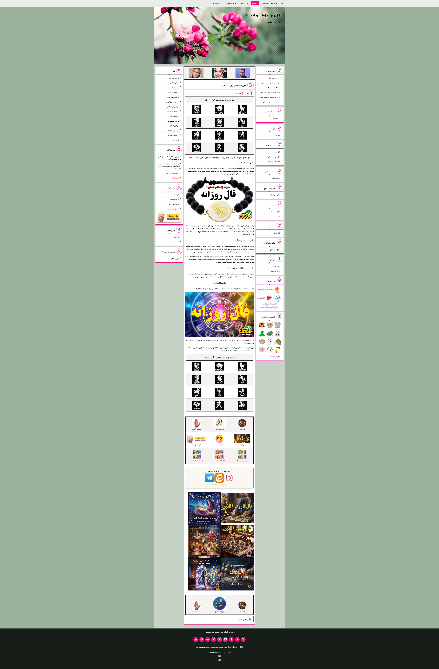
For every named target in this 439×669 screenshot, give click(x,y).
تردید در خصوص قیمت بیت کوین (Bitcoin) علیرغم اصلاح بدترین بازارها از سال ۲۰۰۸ (169, 166)
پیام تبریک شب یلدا (173, 208)
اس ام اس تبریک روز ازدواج (271, 101)
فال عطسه (176, 237)
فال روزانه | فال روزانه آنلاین (261, 15)
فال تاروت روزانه (174, 78)
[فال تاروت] (237, 508)
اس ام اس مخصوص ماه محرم (271, 82)
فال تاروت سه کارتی (173, 97)
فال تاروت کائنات (174, 87)
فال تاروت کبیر (174, 82)
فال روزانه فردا (219, 282)
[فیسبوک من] (231, 639)
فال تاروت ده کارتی (173, 120)
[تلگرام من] (237, 639)
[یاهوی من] (243, 639)
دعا (279, 216)
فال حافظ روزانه (174, 199)
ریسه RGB (276, 266)
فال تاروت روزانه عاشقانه (171, 130)
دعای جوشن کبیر (274, 211)
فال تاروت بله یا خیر (173, 135)
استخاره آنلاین (244, 3)
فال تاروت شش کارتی (172, 111)
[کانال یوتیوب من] (201, 639)
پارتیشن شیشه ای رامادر (172, 173)
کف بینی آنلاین (275, 178)
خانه (281, 3)
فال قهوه (277, 151)
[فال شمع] (204, 541)
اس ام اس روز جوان (274, 78)
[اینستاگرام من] (225, 639)
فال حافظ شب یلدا (174, 204)
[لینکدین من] (195, 639)
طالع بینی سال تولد (274, 356)
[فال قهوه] (237, 541)
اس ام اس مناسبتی (230, 3)
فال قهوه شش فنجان (273, 161)
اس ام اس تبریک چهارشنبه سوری (270, 97)
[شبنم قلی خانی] (196, 73)
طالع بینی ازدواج (275, 194)
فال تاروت (265, 3)
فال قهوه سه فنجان (274, 156)
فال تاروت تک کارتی (173, 92)
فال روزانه (255, 3)
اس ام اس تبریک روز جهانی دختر (270, 92)
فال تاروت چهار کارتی (172, 101)
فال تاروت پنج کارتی (173, 106)
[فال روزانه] (204, 508)
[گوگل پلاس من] (207, 639)
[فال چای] (237, 574)
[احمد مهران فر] (243, 73)
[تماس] (219, 639)
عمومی (240, 619)
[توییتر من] (213, 639)
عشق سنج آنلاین (275, 249)
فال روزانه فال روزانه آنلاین (234, 85)
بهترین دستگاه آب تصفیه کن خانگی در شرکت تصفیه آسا (169, 158)
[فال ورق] (204, 574)
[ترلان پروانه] (219, 73)
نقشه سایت (212, 652)
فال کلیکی (277, 233)
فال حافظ (274, 3)
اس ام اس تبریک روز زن (273, 87)
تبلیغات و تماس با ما (215, 3)
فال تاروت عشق (174, 125)
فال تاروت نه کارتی (173, 116)
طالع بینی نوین (175, 241)
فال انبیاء (277, 135)
